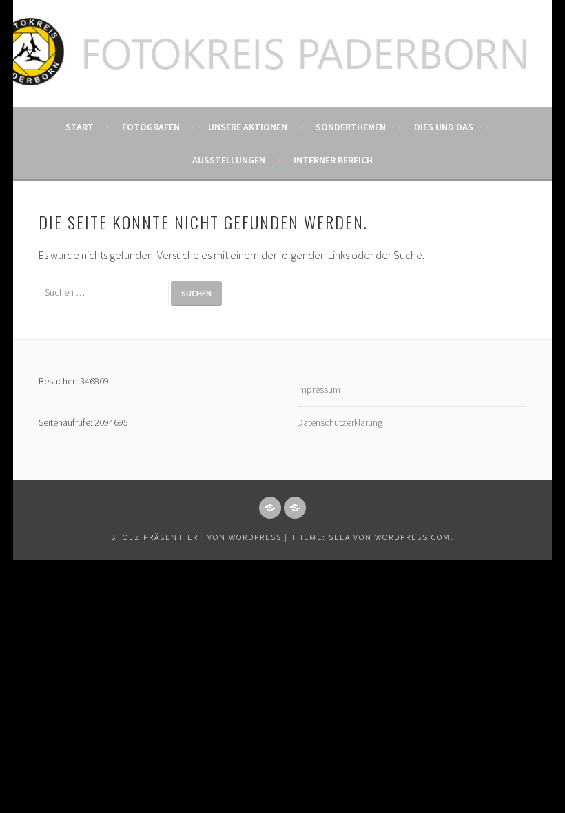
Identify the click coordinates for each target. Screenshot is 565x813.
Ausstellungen (228, 160)
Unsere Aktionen (247, 127)
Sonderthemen (351, 127)
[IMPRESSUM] (270, 508)
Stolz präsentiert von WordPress (196, 537)
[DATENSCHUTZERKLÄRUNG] (295, 508)
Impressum (318, 389)
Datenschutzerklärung (339, 422)
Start (79, 127)
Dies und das (443, 127)
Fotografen (151, 127)
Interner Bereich (333, 160)
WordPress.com (413, 537)
